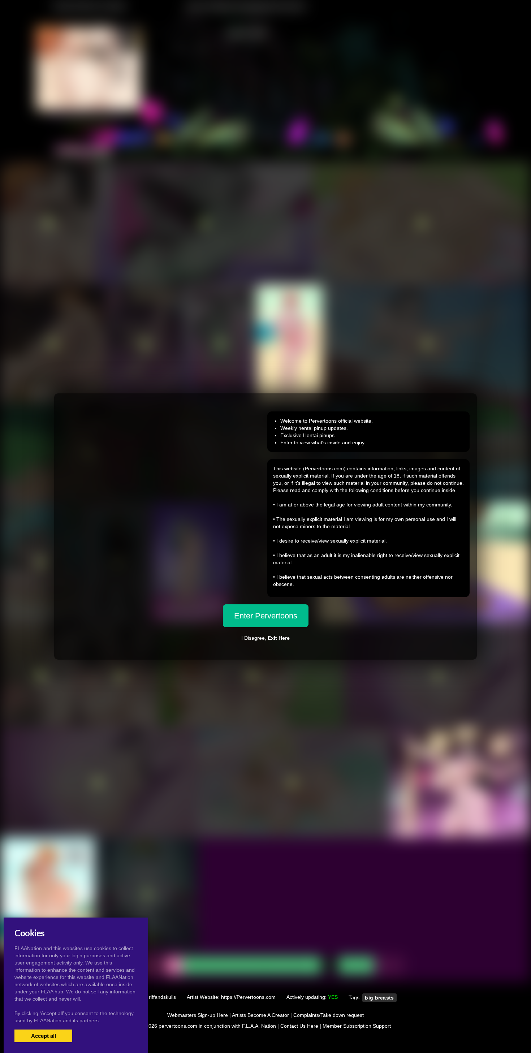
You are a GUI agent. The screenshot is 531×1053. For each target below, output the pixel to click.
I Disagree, (265, 638)
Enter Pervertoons (265, 615)
